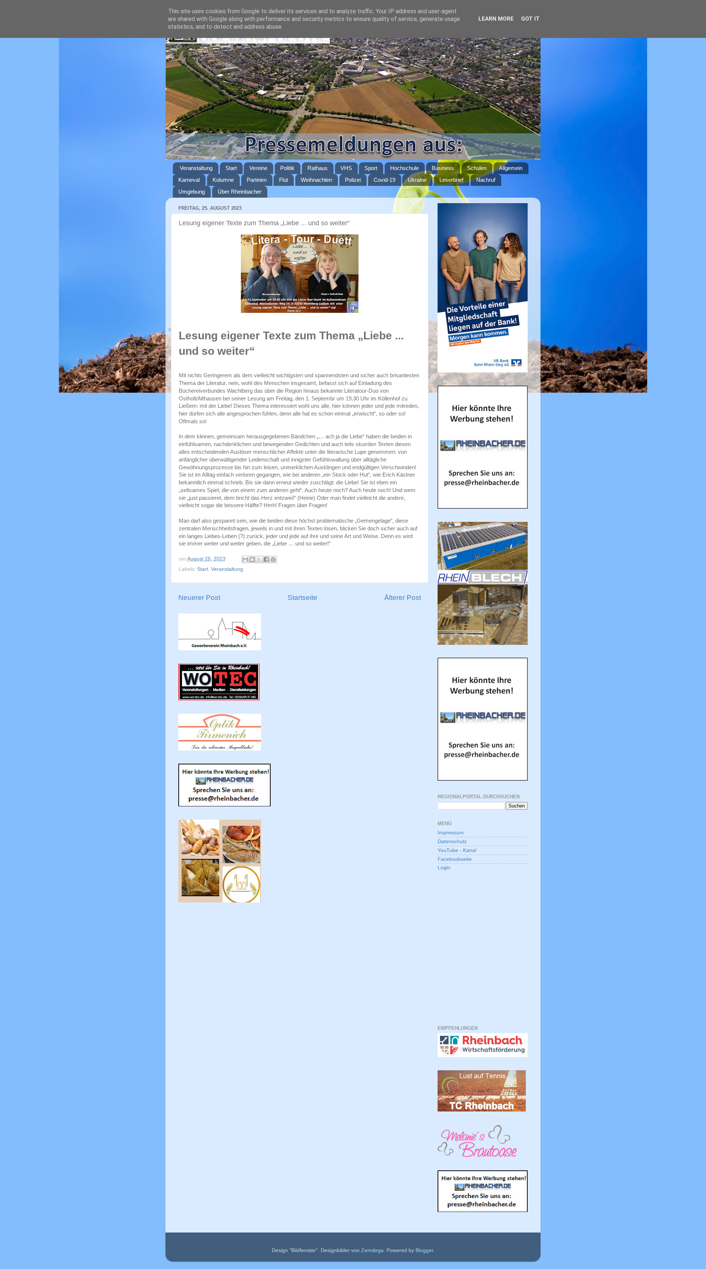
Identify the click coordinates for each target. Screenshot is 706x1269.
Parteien (257, 180)
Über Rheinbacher (239, 191)
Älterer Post (402, 597)
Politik (287, 168)
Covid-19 (384, 180)
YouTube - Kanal (457, 850)
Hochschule (404, 168)
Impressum (451, 832)
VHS (346, 168)
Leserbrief (451, 180)
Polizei (353, 180)
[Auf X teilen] (259, 559)
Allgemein (511, 168)
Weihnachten (316, 180)
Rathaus (317, 168)
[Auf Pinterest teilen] (273, 559)
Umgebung (191, 191)
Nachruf (485, 180)
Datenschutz (452, 841)
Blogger (424, 1250)
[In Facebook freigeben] (266, 559)
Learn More (496, 18)
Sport (370, 168)
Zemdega (372, 1250)
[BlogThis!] (252, 559)
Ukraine (417, 180)
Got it (530, 18)
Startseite (302, 597)
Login (444, 867)
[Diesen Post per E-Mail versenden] (245, 559)
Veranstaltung (196, 168)
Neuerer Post (199, 597)
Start (231, 168)
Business (443, 168)
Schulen (476, 168)
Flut (283, 180)
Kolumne (223, 180)
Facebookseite (455, 859)
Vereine (258, 168)
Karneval (189, 180)
